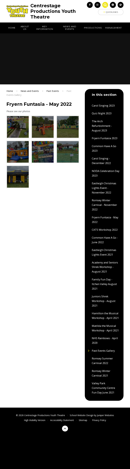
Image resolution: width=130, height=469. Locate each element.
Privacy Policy (99, 420)
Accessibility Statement (62, 420)
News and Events (30, 90)
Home (9, 90)
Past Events (52, 90)
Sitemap (83, 420)
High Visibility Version (34, 420)
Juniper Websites (105, 415)
